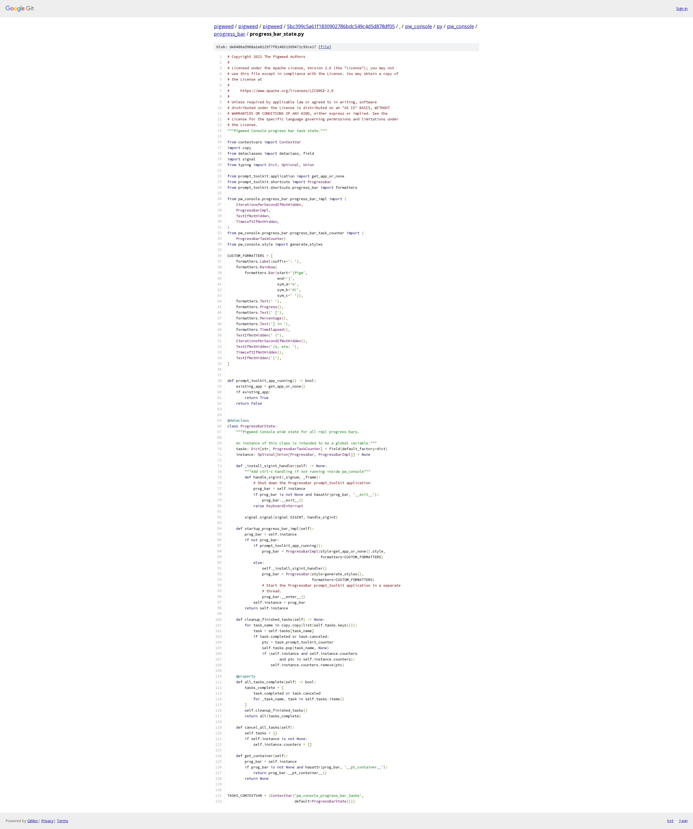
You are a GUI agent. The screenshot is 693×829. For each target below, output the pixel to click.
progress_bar (229, 34)
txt (670, 820)
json (683, 820)
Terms (62, 820)
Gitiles (32, 820)
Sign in (682, 8)
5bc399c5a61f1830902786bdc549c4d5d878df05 (341, 26)
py (439, 26)
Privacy (47, 820)
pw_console (418, 26)
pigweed (224, 26)
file (325, 47)
